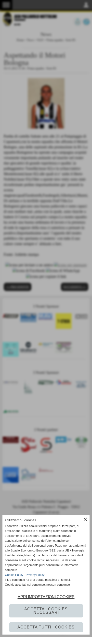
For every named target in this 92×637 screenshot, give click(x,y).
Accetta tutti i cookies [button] (46, 627)
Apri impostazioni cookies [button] (46, 597)
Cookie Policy (14, 575)
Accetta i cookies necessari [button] (46, 611)
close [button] (85, 519)
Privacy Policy (35, 575)
